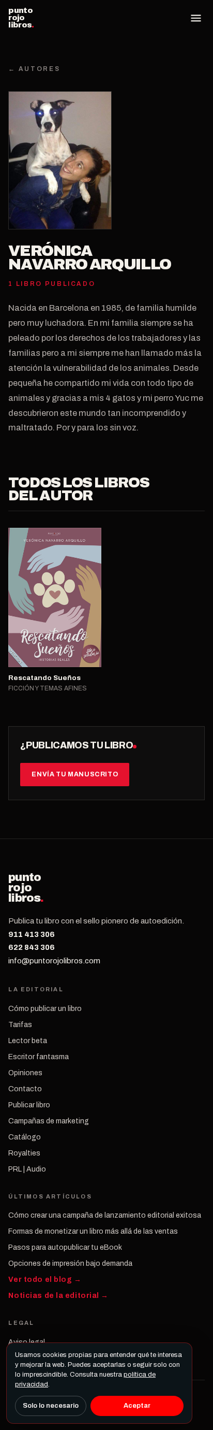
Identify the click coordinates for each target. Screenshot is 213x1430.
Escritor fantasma (38, 1057)
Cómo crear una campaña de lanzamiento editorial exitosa (104, 1215)
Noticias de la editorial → (58, 1295)
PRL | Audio (27, 1169)
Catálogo (24, 1137)
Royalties (24, 1153)
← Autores (34, 69)
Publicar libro (29, 1105)
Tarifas (20, 1025)
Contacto (25, 1089)
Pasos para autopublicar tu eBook (65, 1247)
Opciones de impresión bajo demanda (70, 1263)
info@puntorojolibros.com (54, 961)
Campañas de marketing (48, 1121)
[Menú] (196, 18)
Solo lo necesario (51, 1405)
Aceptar (137, 1405)
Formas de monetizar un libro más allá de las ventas (93, 1231)
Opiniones (25, 1073)
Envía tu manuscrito (75, 774)
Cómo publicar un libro (45, 1009)
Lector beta (27, 1041)
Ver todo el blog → (44, 1279)
